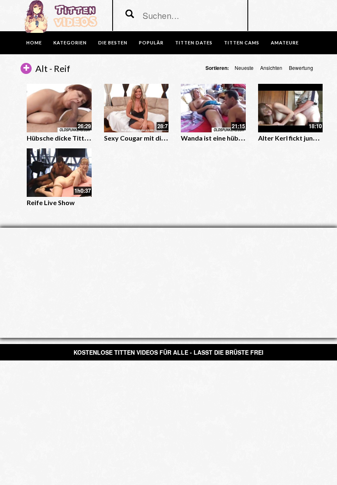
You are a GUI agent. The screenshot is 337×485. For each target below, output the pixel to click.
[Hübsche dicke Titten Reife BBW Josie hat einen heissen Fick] (59, 108)
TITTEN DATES (193, 42)
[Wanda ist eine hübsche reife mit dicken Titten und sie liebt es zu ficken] (213, 108)
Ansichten (271, 67)
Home (34, 42)
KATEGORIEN (70, 42)
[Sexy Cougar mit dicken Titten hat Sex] (136, 108)
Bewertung (301, 67)
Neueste (244, 67)
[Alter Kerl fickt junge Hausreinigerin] (290, 108)
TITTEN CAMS (241, 42)
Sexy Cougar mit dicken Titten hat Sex (162, 138)
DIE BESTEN (112, 42)
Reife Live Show (51, 202)
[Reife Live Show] (59, 172)
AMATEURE (285, 42)
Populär (151, 42)
